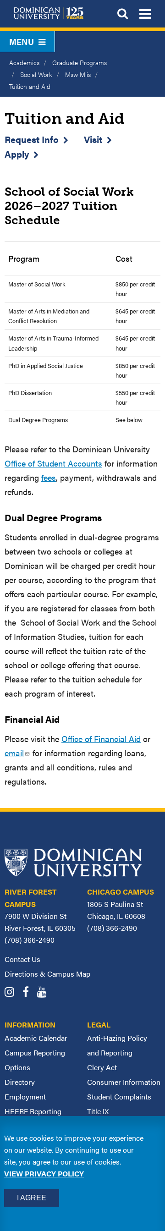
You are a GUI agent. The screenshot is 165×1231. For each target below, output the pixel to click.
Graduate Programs (79, 62)
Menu (21, 41)
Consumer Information (123, 1082)
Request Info (32, 139)
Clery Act (102, 1067)
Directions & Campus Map (47, 973)
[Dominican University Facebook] (28, 993)
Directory (20, 1082)
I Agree (31, 1198)
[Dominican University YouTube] (45, 993)
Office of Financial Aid (101, 738)
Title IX (98, 1111)
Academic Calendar (36, 1038)
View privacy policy (44, 1173)
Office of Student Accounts (53, 463)
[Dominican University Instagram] (13, 993)
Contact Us (22, 959)
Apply (17, 153)
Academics (24, 62)
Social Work (36, 74)
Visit (93, 139)
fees (48, 477)
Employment (25, 1096)
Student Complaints (119, 1096)
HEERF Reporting (33, 1111)
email (14, 752)
